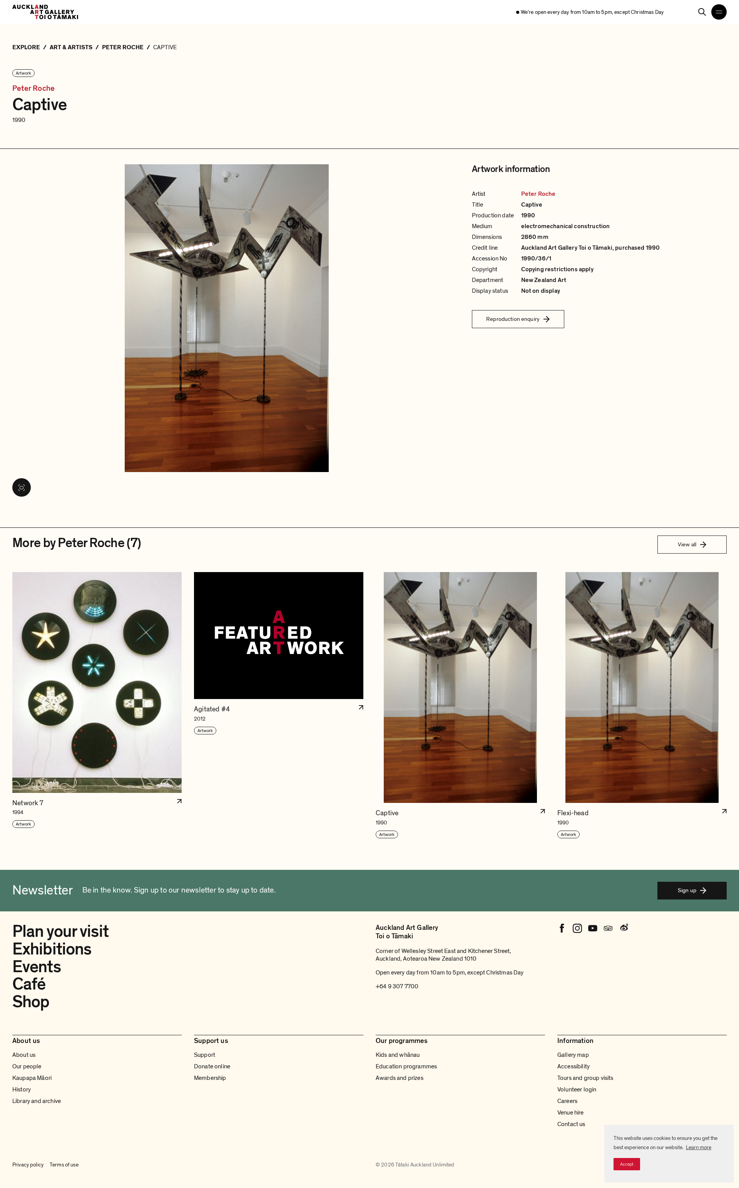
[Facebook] (562, 928)
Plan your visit (60, 931)
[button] (97, 705)
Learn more (698, 1147)
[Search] (702, 12)
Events (36, 967)
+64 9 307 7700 (397, 986)
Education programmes (406, 1066)
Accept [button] (627, 1164)
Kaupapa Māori (32, 1078)
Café (28, 984)
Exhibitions (51, 949)
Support (204, 1055)
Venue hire (570, 1112)
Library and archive (36, 1101)
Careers (567, 1101)
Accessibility (573, 1066)
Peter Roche (33, 88)
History (21, 1089)
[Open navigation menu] (719, 12)
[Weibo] (623, 928)
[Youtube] (592, 928)
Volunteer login (576, 1089)
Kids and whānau (398, 1055)
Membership (210, 1078)
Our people (27, 1066)
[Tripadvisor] (608, 928)
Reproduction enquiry (513, 319)
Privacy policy (27, 1164)
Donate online (212, 1066)
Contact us (571, 1124)
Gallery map (573, 1055)
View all (687, 544)
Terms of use (64, 1164)
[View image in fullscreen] (21, 487)
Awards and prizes (399, 1078)
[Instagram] (577, 928)
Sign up (687, 890)
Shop (30, 1002)
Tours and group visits (585, 1078)
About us (23, 1055)
